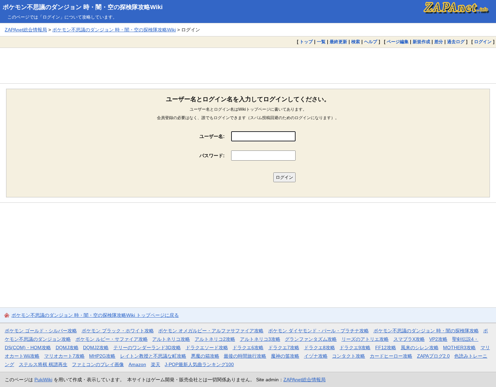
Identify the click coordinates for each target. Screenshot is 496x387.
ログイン (483, 41)
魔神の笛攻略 (285, 356)
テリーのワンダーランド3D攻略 (147, 347)
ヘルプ (370, 41)
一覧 (321, 41)
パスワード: (212, 155)
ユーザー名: (212, 136)
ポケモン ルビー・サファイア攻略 (112, 339)
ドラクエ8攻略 (319, 347)
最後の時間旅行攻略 (245, 356)
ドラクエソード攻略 (207, 347)
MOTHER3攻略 (459, 347)
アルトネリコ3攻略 (260, 339)
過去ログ (456, 41)
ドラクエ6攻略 (248, 347)
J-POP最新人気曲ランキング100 (199, 364)
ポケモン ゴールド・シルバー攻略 (41, 330)
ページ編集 (398, 41)
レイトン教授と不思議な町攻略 (153, 356)
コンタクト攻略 (348, 356)
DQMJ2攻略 (96, 347)
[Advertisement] (248, 65)
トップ (306, 41)
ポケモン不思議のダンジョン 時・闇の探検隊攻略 (426, 330)
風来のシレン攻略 (420, 347)
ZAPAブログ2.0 (433, 356)
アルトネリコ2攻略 (215, 339)
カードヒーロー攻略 (391, 356)
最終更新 (338, 41)
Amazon (137, 364)
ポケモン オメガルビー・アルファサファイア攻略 (211, 330)
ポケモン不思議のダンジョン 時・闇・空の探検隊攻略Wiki (83, 7)
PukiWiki (43, 379)
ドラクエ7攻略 (283, 347)
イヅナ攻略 (316, 356)
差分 (438, 41)
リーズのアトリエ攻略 (365, 339)
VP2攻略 (438, 339)
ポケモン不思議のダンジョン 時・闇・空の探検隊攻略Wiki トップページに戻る (95, 315)
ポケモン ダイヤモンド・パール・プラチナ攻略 (318, 330)
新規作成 (421, 41)
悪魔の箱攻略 (205, 356)
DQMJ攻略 (67, 347)
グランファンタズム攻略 (311, 339)
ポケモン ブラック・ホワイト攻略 (118, 330)
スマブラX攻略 (409, 339)
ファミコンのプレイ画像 (98, 364)
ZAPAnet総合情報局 (26, 29)
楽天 (155, 364)
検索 (355, 41)
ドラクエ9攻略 (354, 347)
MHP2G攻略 (102, 356)
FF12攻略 (385, 347)
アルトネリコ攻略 (171, 339)
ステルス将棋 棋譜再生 (43, 364)
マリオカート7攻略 (64, 356)
